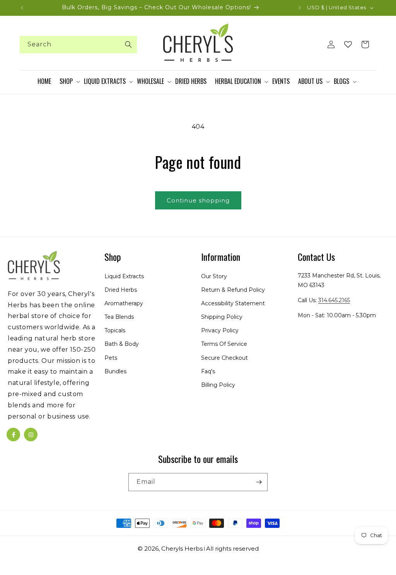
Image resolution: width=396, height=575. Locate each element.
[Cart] (365, 44)
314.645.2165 (334, 300)
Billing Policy (218, 384)
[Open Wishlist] (348, 44)
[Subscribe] (258, 482)
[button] (71, 82)
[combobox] (78, 44)
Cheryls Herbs (182, 548)
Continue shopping (198, 200)
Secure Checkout (224, 357)
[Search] (128, 44)
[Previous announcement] (22, 7)
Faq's (208, 371)
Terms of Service (224, 343)
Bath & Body (121, 343)
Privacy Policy (220, 330)
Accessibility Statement (233, 303)
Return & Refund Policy (233, 289)
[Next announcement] (299, 7)
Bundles (115, 371)
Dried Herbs (120, 289)
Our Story (214, 276)
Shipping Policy (221, 316)
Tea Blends (119, 316)
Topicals (114, 330)
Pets (110, 357)
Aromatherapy (123, 303)
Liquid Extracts (124, 276)
